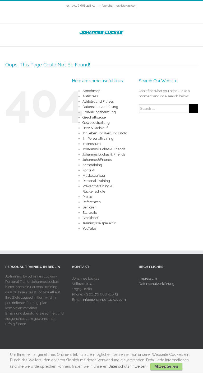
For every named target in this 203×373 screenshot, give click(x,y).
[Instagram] (107, 16)
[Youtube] (98, 16)
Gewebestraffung (96, 123)
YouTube (89, 228)
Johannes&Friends (97, 160)
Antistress (90, 96)
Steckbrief (90, 218)
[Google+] (115, 16)
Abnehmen (91, 91)
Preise (87, 197)
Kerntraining (92, 165)
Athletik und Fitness (98, 101)
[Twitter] (90, 16)
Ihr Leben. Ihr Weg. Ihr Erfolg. (105, 133)
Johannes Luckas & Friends (103, 149)
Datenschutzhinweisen (127, 366)
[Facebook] (82, 16)
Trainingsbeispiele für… (100, 223)
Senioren (89, 207)
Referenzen (91, 202)
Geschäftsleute (94, 117)
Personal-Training (96, 181)
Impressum (91, 144)
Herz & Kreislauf (95, 128)
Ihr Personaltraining (97, 138)
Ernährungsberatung (99, 112)
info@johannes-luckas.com (118, 5)
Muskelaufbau (93, 176)
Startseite (89, 213)
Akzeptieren (166, 366)
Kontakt (88, 170)
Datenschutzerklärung (100, 107)
